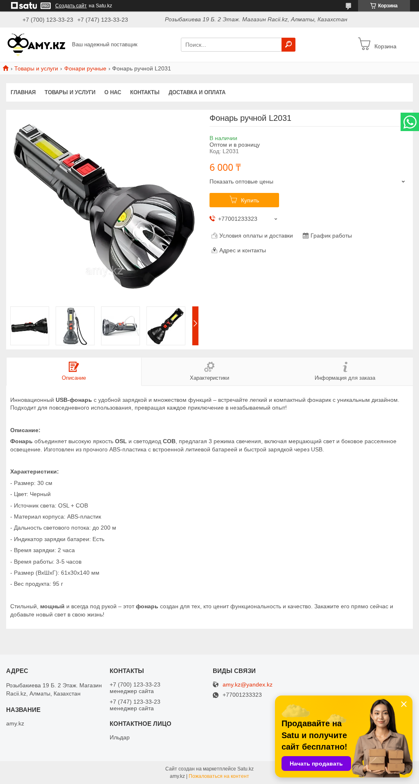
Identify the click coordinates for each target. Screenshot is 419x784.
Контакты (145, 92)
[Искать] (288, 45)
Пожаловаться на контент (219, 776)
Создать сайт (71, 6)
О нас (112, 92)
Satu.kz (245, 769)
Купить (250, 200)
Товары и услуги (36, 68)
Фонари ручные (85, 68)
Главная (23, 92)
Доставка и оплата (197, 92)
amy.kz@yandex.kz (248, 685)
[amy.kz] (37, 44)
